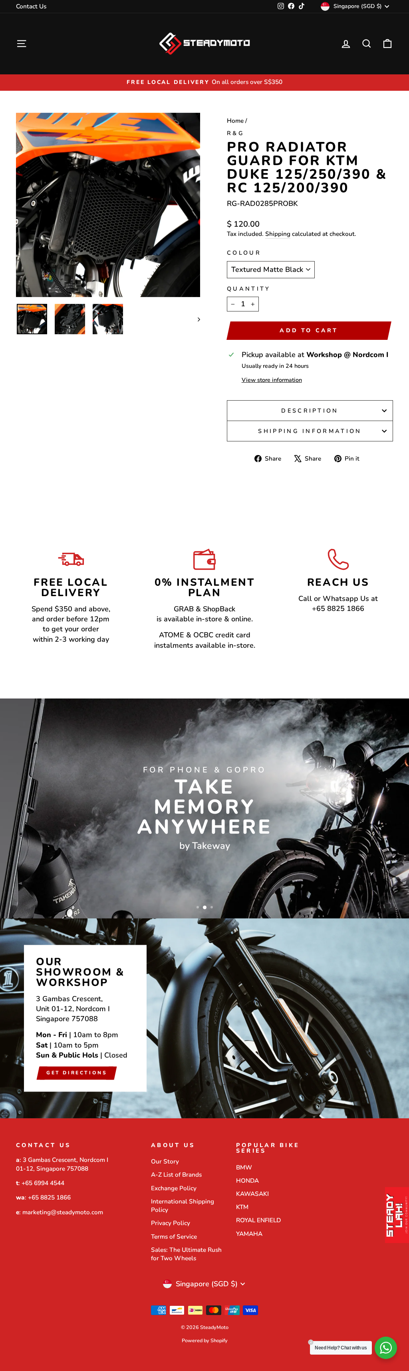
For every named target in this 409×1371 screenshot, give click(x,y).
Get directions (76, 1073)
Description (310, 411)
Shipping (277, 234)
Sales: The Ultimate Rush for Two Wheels (186, 1254)
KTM (242, 1207)
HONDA (247, 1181)
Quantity (249, 289)
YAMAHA (249, 1234)
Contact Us (31, 6)
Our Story (165, 1161)
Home (235, 121)
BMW (244, 1167)
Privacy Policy (170, 1223)
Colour (244, 253)
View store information (272, 380)
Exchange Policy (174, 1188)
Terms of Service (174, 1237)
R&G (235, 133)
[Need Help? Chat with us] (386, 1348)
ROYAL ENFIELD (258, 1220)
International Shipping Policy (182, 1205)
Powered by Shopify (205, 1340)
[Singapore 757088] (204, 1018)
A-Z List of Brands (176, 1175)
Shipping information (309, 431)
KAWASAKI (252, 1194)
